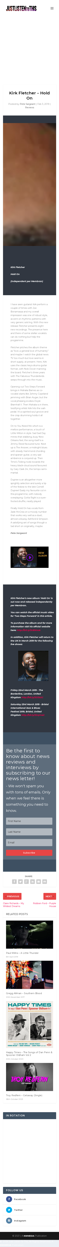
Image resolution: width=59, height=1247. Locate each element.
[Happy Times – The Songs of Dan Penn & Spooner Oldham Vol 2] (29, 1024)
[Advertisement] (29, 47)
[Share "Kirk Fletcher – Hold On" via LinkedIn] (32, 882)
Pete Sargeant (27, 104)
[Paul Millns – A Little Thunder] (29, 935)
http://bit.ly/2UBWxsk (29, 630)
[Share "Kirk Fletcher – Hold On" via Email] (39, 882)
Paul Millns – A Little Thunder (22, 953)
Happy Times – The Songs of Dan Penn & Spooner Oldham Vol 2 (29, 1053)
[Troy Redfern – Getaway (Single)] (29, 1077)
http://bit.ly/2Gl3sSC (32, 697)
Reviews (29, 107)
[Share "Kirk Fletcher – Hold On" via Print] (45, 882)
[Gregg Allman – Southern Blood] (29, 975)
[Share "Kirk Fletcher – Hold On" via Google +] (26, 882)
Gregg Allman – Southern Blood (24, 993)
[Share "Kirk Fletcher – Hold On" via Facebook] (14, 882)
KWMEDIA (29, 1236)
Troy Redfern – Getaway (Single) (24, 1095)
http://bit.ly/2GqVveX (32, 715)
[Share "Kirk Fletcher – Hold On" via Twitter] (20, 882)
